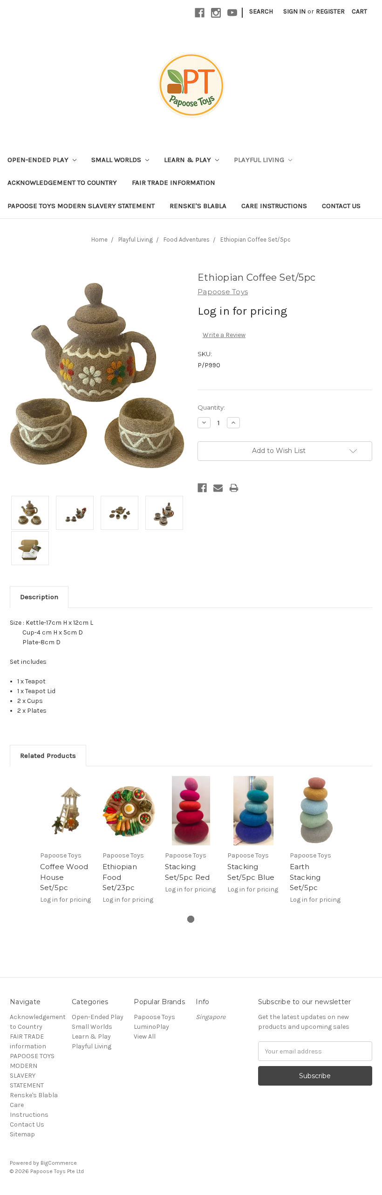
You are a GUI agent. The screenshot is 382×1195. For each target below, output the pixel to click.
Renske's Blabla (198, 206)
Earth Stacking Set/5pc (305, 877)
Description (39, 597)
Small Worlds (117, 159)
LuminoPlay (151, 1027)
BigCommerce (59, 1163)
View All (145, 1036)
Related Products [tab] (48, 755)
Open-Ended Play (38, 159)
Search (261, 11)
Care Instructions (274, 206)
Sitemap (22, 1134)
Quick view (66, 811)
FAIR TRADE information (173, 182)
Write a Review (224, 335)
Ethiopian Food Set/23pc (119, 877)
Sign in (294, 11)
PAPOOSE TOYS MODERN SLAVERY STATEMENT (81, 206)
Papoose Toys (154, 1017)
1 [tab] (190, 919)
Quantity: (211, 407)
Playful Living (260, 159)
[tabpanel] (66, 845)
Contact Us (341, 206)
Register (330, 11)
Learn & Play (188, 159)
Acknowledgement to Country (62, 182)
